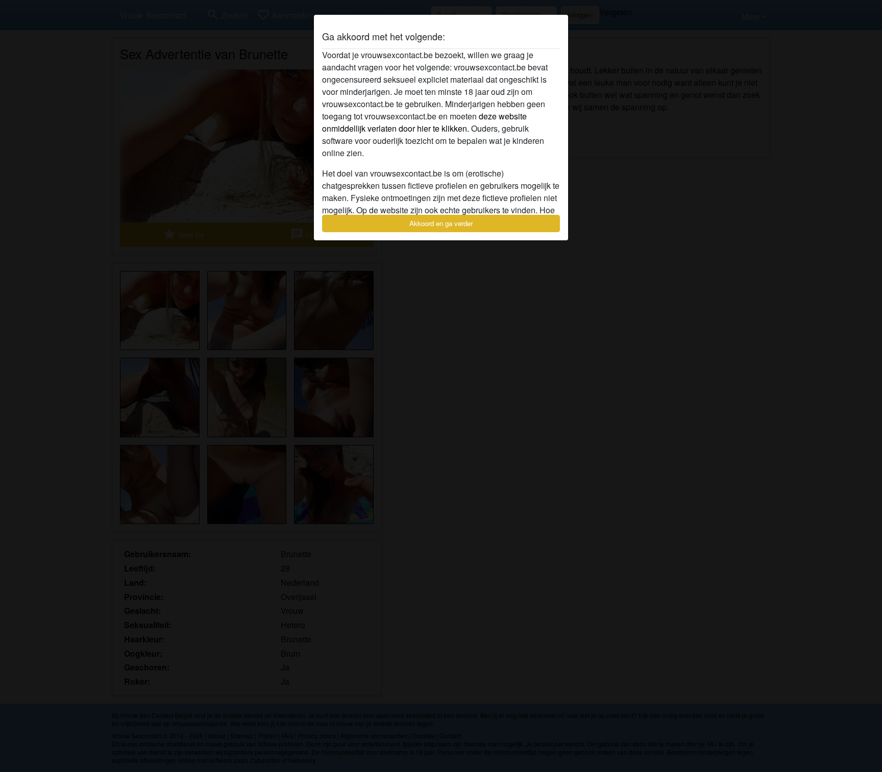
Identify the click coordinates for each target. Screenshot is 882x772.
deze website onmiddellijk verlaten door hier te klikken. (424, 122)
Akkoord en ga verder (441, 223)
